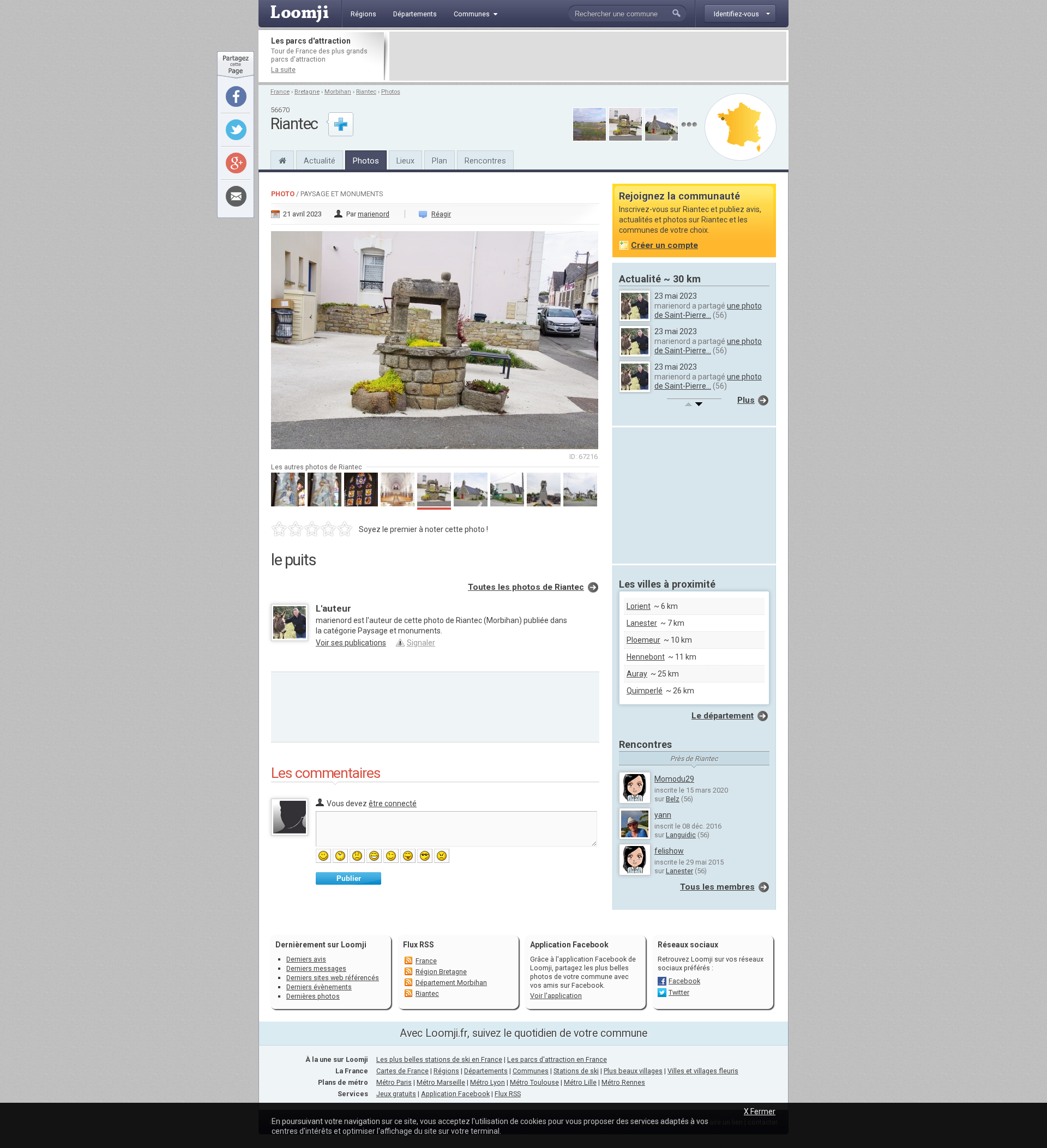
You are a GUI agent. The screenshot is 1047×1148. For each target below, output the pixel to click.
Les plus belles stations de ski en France (439, 1059)
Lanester (642, 623)
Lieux (405, 161)
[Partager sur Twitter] (236, 129)
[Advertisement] (587, 56)
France (280, 91)
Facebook (684, 981)
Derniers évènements (319, 987)
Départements (486, 1071)
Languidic (681, 835)
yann (662, 815)
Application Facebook (455, 1094)
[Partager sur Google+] (236, 163)
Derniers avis (306, 959)
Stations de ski (576, 1071)
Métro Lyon (487, 1082)
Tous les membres (717, 887)
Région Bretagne (441, 972)
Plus (746, 400)
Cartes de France (402, 1071)
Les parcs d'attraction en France (557, 1059)
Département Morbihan (451, 982)
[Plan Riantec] (741, 127)
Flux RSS (418, 944)
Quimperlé (645, 690)
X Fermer (759, 1111)
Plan (439, 161)
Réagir (441, 214)
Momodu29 (674, 779)
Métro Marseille (441, 1082)
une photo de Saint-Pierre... (708, 310)
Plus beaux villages (633, 1071)
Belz (672, 799)
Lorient (639, 606)
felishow (669, 851)
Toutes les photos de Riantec (526, 587)
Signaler (421, 642)
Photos (390, 91)
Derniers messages (316, 968)
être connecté (393, 803)
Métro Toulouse (534, 1082)
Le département (722, 716)
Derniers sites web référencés (332, 978)
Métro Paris (394, 1082)
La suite (283, 69)
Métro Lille (580, 1082)
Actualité (319, 161)
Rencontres (485, 161)
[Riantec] (282, 159)
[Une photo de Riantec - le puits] (435, 337)
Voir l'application (556, 996)
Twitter (679, 992)
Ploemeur (643, 640)
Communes (531, 1071)
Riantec (366, 91)
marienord (373, 214)
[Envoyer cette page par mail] (236, 196)
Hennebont (646, 656)
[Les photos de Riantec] (689, 124)
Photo (282, 194)
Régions (446, 1071)
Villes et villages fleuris (702, 1071)
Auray (637, 673)
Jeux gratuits (396, 1094)
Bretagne (307, 91)
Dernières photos (313, 996)
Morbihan (337, 91)
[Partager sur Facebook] (236, 96)
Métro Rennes (623, 1082)
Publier (348, 878)
